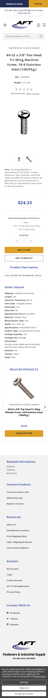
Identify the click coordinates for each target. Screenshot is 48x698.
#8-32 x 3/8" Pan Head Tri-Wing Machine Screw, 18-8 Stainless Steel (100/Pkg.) (24, 412)
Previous (3, 407)
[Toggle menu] (6, 25)
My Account (13, 568)
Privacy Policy (13, 592)
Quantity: (24, 235)
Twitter (14, 618)
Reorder (38, 4)
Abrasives (11, 466)
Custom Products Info (18, 492)
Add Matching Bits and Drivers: (24, 218)
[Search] (41, 36)
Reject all (24, 688)
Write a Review (33, 94)
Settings (24, 682)
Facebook (15, 613)
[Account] (38, 24)
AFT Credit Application (18, 586)
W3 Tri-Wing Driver (27, 229)
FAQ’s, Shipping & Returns (19, 542)
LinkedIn (14, 624)
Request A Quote (14, 4)
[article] (24, 409)
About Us (11, 524)
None (25, 222)
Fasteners (11, 470)
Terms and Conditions (18, 547)
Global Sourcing (14, 498)
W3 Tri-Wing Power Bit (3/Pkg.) (27, 226)
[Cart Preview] (44, 25)
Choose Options (24, 433)
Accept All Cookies (24, 693)
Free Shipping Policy (17, 536)
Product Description (24, 267)
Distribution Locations (18, 530)
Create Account (14, 580)
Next (45, 407)
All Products (12, 473)
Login (9, 574)
